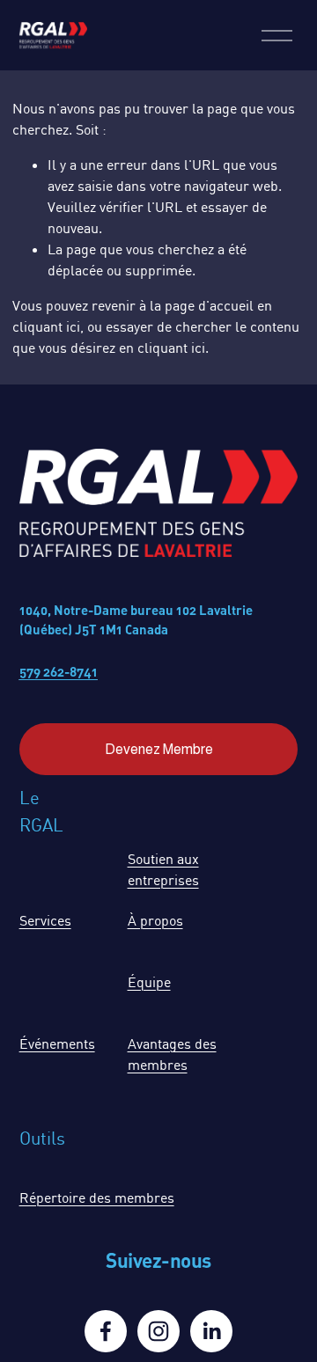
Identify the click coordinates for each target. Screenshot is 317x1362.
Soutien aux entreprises (163, 869)
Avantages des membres (172, 1054)
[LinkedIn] (211, 1331)
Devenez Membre (159, 749)
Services (45, 920)
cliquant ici (46, 326)
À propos (155, 920)
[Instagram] (158, 1331)
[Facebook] (106, 1331)
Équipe (149, 982)
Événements (57, 1043)
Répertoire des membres (96, 1197)
